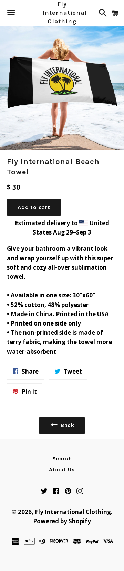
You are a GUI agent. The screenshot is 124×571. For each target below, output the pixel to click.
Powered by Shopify (62, 521)
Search (62, 458)
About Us (62, 469)
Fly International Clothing (61, 13)
